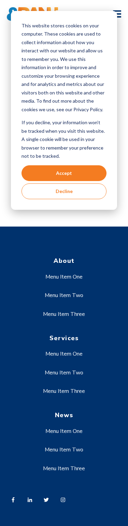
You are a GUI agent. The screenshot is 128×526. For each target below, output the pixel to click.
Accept (64, 173)
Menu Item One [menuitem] (64, 277)
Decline (64, 191)
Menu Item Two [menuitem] (64, 295)
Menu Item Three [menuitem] (64, 314)
